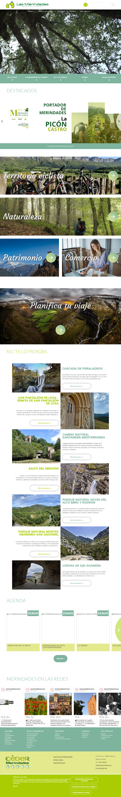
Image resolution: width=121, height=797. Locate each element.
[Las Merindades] (10, 8)
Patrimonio (8, 739)
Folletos (103, 739)
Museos (57, 735)
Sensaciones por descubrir (32, 6)
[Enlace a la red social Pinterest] (12, 767)
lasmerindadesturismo (13, 689)
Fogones (84, 737)
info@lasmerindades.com (104, 765)
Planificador (85, 733)
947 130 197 (103, 762)
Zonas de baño (59, 737)
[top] (60, 330)
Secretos (7, 733)
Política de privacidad (63, 757)
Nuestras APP (59, 763)
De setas (29, 744)
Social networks (109, 77)
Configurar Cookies (81, 792)
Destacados (12, 77)
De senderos (30, 739)
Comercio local (105, 737)
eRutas (29, 747)
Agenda (85, 77)
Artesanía (7, 742)
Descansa (85, 735)
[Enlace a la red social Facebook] (22, 767)
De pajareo (30, 742)
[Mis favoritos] (86, 5)
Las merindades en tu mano (36, 77)
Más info (15, 786)
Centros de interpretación (63, 739)
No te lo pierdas (60, 77)
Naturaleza (8, 737)
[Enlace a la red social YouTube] (27, 767)
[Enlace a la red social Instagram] (7, 767)
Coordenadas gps (101, 768)
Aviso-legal (58, 760)
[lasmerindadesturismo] (3, 690)
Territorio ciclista (32, 740)
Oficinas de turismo (107, 735)
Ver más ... (60, 658)
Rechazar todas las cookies (84, 780)
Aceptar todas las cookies (83, 787)
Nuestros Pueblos (10, 740)
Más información (75, 386)
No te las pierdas (32, 735)
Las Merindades (9, 735)
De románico (30, 745)
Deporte (57, 733)
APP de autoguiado (32, 733)
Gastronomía (8, 744)
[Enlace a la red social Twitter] (17, 767)
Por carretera (31, 737)
